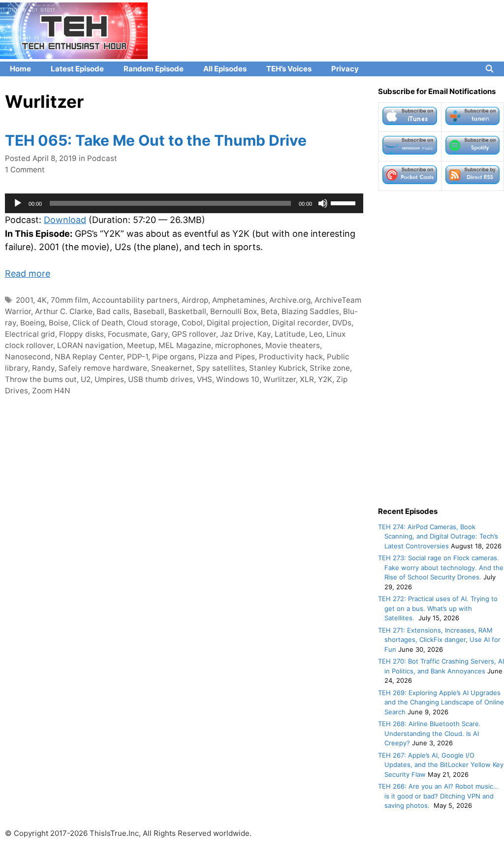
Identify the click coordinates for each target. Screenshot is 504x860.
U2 (86, 379)
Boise (58, 322)
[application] (184, 203)
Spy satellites (220, 368)
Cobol (192, 322)
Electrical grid (30, 334)
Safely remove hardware (103, 368)
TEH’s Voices (289, 68)
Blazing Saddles (310, 311)
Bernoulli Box (233, 311)
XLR (307, 379)
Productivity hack (291, 356)
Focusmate (127, 334)
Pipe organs (173, 356)
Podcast (102, 158)
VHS (204, 379)
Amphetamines (238, 300)
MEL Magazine (184, 345)
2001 (24, 300)
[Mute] (323, 203)
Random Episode (154, 68)
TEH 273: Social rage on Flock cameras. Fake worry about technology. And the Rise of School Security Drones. (441, 567)
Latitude (290, 334)
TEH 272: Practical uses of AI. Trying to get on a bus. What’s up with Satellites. (438, 608)
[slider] (344, 202)
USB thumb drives (160, 379)
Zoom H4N (51, 390)
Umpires (109, 379)
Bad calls (112, 311)
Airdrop (195, 300)
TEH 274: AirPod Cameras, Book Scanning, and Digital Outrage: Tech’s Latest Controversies (438, 536)
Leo (315, 334)
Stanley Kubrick (277, 368)
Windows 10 (237, 379)
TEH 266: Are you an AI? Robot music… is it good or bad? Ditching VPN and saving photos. (438, 795)
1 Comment (25, 169)
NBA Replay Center (89, 356)
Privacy (345, 68)
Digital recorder (300, 322)
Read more (27, 273)
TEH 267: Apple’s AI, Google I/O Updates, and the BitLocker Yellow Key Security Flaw (441, 764)
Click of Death (97, 322)
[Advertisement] (441, 348)
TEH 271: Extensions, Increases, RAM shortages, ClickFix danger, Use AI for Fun (439, 639)
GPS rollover (194, 334)
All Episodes (225, 68)
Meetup (141, 345)
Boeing (32, 322)
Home (20, 68)
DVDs (341, 322)
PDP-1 (137, 356)
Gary (159, 334)
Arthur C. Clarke (64, 311)
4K (42, 300)
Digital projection (237, 322)
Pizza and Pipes (226, 356)
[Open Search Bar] (489, 69)
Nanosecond (28, 356)
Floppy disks (81, 334)
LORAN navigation (90, 345)
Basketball (187, 311)
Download (65, 220)
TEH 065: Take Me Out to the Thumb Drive (156, 140)
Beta (269, 311)
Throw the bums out (41, 379)
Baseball (148, 311)
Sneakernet (171, 368)
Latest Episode (77, 68)
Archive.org (290, 300)
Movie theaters (292, 345)
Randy (43, 368)
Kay (264, 334)
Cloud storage (152, 322)
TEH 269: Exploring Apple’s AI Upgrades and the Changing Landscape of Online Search (441, 702)
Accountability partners (135, 300)
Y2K (325, 379)
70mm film (69, 300)
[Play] (18, 203)
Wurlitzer (279, 379)
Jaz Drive (236, 334)
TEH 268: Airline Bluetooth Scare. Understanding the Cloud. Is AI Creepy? (429, 733)
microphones (238, 345)
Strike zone (330, 368)
